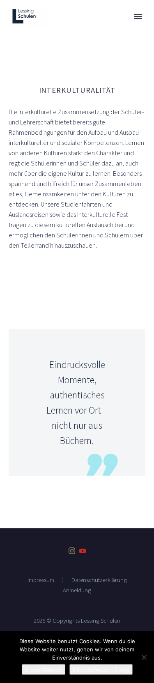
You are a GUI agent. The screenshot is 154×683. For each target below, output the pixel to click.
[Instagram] (72, 550)
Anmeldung (77, 590)
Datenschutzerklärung (99, 580)
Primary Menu (138, 16)
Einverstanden (43, 669)
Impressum (41, 580)
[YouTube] (82, 550)
